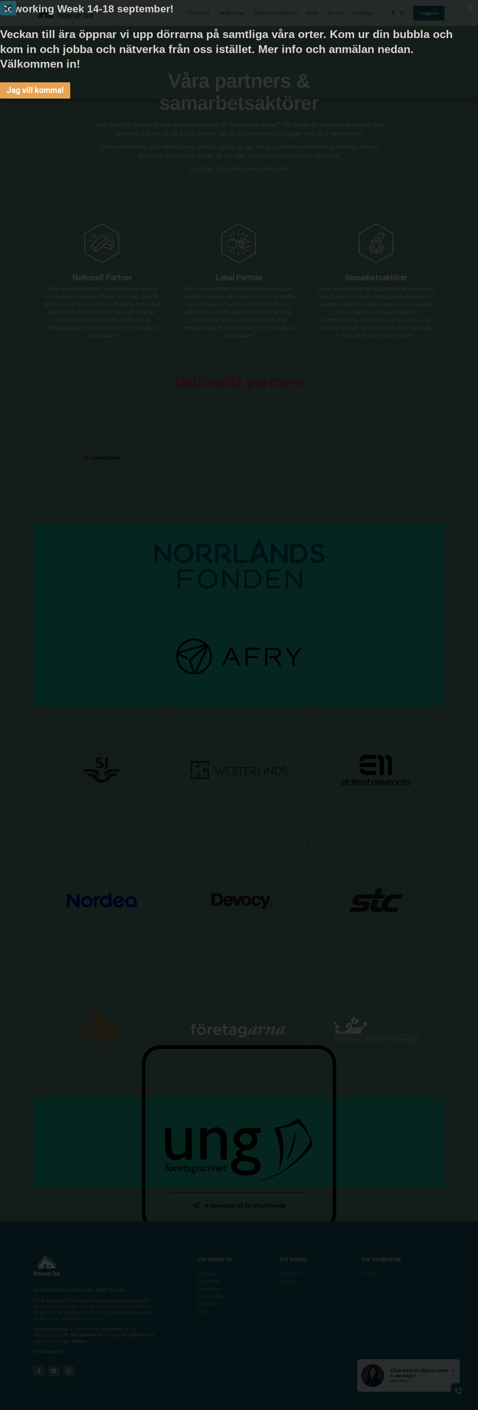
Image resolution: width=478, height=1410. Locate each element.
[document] (239, 705)
